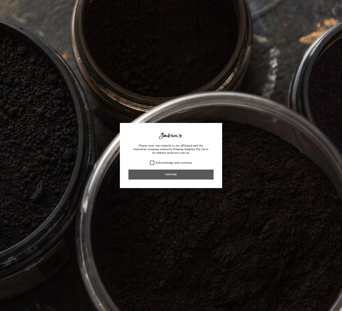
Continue (171, 174)
